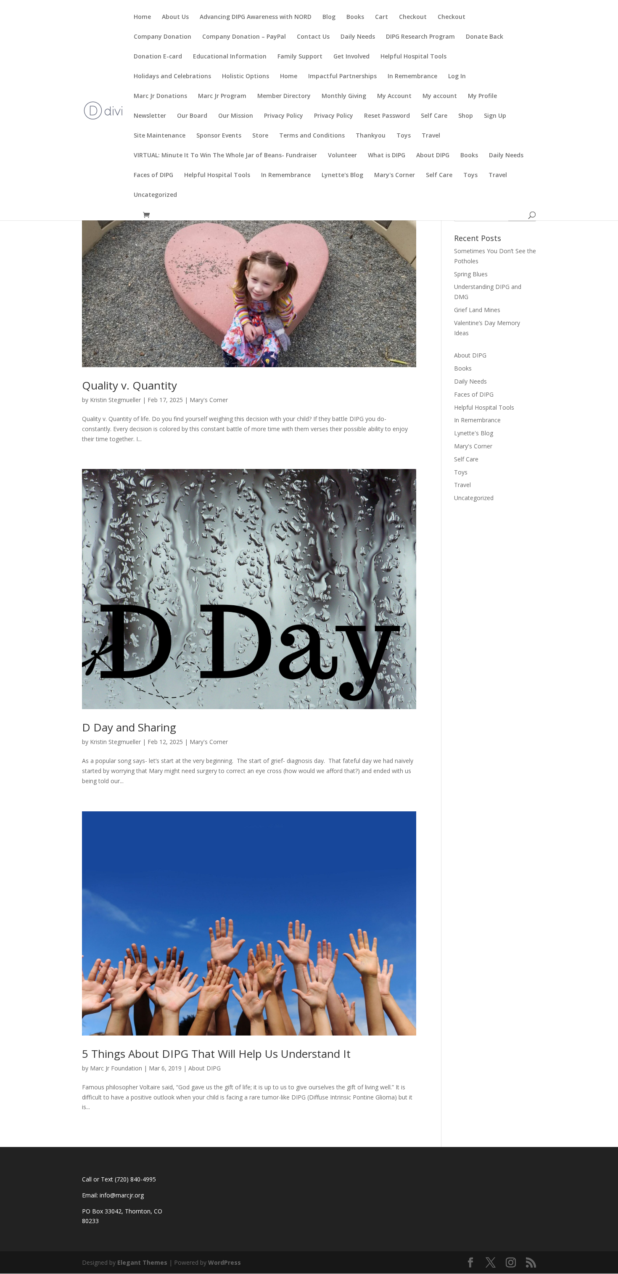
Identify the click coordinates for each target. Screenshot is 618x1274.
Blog (328, 17)
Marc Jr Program (222, 96)
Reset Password (387, 116)
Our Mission (235, 116)
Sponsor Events (218, 135)
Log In (457, 76)
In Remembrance (412, 76)
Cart (381, 17)
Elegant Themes (142, 1262)
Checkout (413, 17)
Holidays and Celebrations (172, 76)
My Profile (482, 96)
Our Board (192, 116)
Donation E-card (158, 56)
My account (440, 96)
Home (142, 17)
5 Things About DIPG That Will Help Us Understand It (216, 1053)
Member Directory (284, 96)
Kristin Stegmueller (115, 400)
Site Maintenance (159, 135)
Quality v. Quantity (129, 385)
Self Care (434, 116)
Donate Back (484, 37)
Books (355, 17)
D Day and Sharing (129, 727)
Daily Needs (358, 37)
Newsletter (150, 116)
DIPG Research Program (420, 37)
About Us (175, 17)
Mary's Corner (394, 175)
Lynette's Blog (342, 175)
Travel (431, 135)
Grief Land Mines (477, 310)
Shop (465, 116)
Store (260, 135)
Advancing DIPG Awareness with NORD (256, 17)
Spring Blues (471, 274)
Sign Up (495, 116)
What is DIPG (386, 155)
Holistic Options (245, 76)
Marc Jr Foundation (116, 1068)
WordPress (224, 1262)
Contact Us (313, 37)
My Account (394, 96)
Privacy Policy (283, 116)
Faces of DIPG (153, 175)
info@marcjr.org (122, 1195)
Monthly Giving (344, 96)
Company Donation (162, 37)
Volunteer (342, 155)
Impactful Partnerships (342, 76)
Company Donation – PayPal (244, 37)
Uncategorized (155, 195)
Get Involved (351, 56)
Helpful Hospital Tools (413, 56)
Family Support (299, 56)
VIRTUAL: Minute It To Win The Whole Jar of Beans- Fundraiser (225, 155)
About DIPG (432, 155)
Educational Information (230, 56)
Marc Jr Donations (160, 96)
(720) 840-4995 (135, 1179)
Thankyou (371, 135)
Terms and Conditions (312, 135)
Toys (403, 135)
